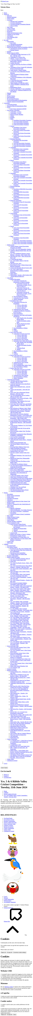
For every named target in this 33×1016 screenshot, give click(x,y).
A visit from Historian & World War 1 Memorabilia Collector (19, 60)
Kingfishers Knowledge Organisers (22, 120)
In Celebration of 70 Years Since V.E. (19, 537)
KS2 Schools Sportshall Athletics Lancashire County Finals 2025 (18, 583)
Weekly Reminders (18, 299)
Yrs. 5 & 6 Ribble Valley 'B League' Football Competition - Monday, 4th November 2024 (19, 606)
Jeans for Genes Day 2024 (17, 753)
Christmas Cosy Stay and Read (18, 487)
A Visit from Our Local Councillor (19, 80)
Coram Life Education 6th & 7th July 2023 (21, 268)
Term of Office (14, 25)
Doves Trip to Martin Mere (17, 469)
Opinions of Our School (13, 34)
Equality (9, 51)
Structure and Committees (16, 21)
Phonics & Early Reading (16, 114)
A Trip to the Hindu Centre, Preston (19, 475)
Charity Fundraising (12, 739)
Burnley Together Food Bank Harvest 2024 (21, 752)
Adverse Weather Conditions (14, 521)
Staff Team (10, 27)
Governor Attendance (15, 23)
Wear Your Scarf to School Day (18, 734)
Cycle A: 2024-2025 (22, 338)
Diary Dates (10, 515)
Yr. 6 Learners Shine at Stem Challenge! (20, 419)
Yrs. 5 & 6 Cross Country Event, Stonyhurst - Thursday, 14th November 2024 (20, 599)
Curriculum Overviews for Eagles (22, 369)
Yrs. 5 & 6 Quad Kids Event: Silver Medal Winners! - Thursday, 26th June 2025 (21, 566)
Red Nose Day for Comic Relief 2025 (19, 746)
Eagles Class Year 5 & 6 (16, 368)
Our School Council (12, 547)
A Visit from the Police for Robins (18, 449)
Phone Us (6, 774)
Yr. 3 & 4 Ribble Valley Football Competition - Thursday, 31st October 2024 (21, 609)
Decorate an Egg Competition (17, 553)
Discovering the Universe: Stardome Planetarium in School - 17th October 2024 (21, 414)
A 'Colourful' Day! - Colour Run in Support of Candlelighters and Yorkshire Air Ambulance (21, 742)
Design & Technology (15, 200)
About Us (6, 14)
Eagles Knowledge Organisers (21, 124)
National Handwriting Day (17, 729)
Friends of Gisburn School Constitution (20, 514)
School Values (10, 18)
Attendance (10, 500)
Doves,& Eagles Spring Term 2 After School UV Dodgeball (19, 653)
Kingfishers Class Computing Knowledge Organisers (20, 149)
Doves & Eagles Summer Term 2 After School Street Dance (20, 648)
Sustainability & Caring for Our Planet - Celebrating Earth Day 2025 (20, 681)
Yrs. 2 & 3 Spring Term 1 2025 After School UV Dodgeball (19, 656)
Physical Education (15, 186)
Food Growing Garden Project (18, 524)
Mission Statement (11, 17)
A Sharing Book (21, 325)
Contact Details (11, 28)
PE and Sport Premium (13, 98)
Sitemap (6, 898)
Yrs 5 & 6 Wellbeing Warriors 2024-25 (20, 558)
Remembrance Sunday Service (18, 535)
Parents (6, 492)
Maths (11, 119)
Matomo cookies (9, 986)
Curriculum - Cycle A (15, 111)
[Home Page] (4, 1)
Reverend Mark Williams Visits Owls (19, 447)
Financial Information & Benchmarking (17, 100)
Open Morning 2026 (12, 37)
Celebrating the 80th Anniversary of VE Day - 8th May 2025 (20, 55)
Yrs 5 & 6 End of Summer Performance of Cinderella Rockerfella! (21, 466)
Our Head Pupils (11, 545)
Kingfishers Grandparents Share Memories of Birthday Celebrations (21, 434)
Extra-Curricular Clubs (13, 646)
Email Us (6, 776)
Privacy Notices (11, 96)
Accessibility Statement (10, 902)
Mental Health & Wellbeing (14, 45)
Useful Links (10, 541)
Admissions (10, 35)
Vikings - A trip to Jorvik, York (18, 58)
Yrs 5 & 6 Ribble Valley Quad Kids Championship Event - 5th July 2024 (19, 621)
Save (14, 1014)
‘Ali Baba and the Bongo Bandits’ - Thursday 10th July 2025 (19, 381)
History (12, 160)
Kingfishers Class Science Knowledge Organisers (20, 128)
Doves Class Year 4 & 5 (16, 355)
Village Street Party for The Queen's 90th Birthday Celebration (20, 539)
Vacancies (9, 38)
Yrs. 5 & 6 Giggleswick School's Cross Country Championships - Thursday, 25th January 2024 (20, 639)
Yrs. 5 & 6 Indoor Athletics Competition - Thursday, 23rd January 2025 (20, 592)
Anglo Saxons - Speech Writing (18, 70)
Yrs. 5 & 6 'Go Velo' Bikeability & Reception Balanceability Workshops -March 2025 (20, 690)
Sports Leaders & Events (13, 557)
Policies (9, 93)
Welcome (9, 15)
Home (5, 13)
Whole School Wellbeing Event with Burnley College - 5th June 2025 (19, 675)
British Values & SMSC (13, 53)
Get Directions (7, 777)
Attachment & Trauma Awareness (18, 48)
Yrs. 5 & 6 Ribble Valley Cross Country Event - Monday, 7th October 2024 (20, 615)
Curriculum (7, 103)
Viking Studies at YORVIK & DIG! (19, 83)
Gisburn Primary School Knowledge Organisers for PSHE (19, 247)
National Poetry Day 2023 (17, 451)
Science (12, 126)
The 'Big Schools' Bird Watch (17, 724)
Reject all (3, 952)
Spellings (19, 326)
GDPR (9, 94)
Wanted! (15, 530)
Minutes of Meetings (15, 508)
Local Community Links (13, 522)
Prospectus (9, 31)
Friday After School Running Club (19, 666)
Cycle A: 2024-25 (21, 308)
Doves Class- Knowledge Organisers (22, 242)
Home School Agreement (13, 495)
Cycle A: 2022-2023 (22, 305)
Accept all (9, 952)
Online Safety (10, 497)
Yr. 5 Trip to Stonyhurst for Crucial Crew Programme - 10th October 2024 (20, 417)
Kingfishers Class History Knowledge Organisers (19, 162)
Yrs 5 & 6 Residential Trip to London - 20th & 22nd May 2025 (20, 396)
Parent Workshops (18, 313)
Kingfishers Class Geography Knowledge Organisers (20, 175)
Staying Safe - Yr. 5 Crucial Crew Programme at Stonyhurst (18, 712)
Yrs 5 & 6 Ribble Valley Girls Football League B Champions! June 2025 (20, 575)
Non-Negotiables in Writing (20, 296)
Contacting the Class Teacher (20, 298)
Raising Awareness (12, 670)
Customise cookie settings (19, 952)
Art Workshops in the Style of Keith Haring (21, 478)
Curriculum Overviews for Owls (21, 333)
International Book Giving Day (18, 726)
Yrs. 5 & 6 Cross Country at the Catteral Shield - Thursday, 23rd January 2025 (20, 589)
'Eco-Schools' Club (15, 667)
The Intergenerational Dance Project (19, 490)
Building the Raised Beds (19, 528)
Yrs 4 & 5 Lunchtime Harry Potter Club (20, 659)
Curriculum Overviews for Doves (21, 356)
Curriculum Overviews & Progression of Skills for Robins (21, 281)
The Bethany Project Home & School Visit (21, 755)
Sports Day (13, 561)
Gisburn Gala (13, 533)
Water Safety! (13, 273)
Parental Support (14, 50)
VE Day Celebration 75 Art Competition (20, 88)
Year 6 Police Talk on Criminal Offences (20, 733)
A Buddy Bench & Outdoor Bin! (18, 554)
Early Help (13, 43)
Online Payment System (13, 517)
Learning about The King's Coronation (20, 481)
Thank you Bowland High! (20, 531)
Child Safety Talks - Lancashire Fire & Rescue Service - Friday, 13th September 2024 (20, 719)
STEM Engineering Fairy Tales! (18, 482)
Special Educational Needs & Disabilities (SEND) (19, 47)
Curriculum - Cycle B (15, 113)
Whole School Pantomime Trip (18, 442)
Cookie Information (9, 899)
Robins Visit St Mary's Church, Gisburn (20, 534)
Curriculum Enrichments (13, 379)
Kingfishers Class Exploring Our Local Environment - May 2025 (20, 401)
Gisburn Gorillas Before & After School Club (18, 501)
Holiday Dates (10, 502)
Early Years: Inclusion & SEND (18, 109)
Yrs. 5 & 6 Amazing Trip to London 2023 (20, 471)
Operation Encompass (12, 498)
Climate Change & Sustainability (15, 101)
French (12, 226)
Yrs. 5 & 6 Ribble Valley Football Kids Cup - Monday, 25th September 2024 (20, 618)
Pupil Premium (11, 97)
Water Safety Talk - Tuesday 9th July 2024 (21, 722)
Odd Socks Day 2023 (15, 263)
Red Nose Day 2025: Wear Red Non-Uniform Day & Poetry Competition (19, 686)
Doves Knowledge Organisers (21, 123)
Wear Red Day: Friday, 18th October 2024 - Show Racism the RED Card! (21, 715)
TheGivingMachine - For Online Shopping (21, 510)
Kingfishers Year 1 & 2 (16, 300)
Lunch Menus (10, 520)
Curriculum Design (12, 104)
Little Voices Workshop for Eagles (19, 477)
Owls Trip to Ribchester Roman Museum (20, 480)
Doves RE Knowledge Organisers (22, 144)
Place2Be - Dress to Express (17, 757)
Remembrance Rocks (15, 87)
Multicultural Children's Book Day (19, 727)
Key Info (6, 40)
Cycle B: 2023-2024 (22, 306)
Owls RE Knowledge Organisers (21, 143)
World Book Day (14, 737)
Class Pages (10, 278)
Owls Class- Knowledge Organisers (22, 240)
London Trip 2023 (15, 63)
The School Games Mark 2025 (18, 560)
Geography (13, 173)
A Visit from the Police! (16, 259)
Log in (5, 763)
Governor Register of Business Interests (20, 24)
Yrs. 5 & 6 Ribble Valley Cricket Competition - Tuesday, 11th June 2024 (20, 626)
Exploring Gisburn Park (16, 488)
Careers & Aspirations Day (17, 491)
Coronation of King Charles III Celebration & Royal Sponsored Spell (21, 68)
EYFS (8, 107)
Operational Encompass (16, 44)
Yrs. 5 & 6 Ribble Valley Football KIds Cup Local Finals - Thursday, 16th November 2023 (20, 643)
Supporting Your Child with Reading (22, 341)
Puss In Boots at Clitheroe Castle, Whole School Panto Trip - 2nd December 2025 (20, 409)
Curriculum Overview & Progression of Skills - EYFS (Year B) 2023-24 (24, 289)
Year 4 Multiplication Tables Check (22, 365)
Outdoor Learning (11, 669)
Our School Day (11, 30)
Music (11, 236)
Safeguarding (10, 41)
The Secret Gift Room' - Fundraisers (19, 511)
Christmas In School (12, 760)
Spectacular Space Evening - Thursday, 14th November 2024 (20, 411)
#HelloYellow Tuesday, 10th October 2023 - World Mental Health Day (21, 275)
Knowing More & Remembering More (17, 106)
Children (6, 544)
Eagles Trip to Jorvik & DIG (17, 438)
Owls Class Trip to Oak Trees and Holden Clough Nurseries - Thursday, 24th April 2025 (20, 405)
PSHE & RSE (10, 245)
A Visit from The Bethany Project (18, 464)
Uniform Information (12, 518)
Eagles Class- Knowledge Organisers (22, 243)
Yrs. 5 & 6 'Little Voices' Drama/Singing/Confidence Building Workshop (19, 271)
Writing (12, 116)
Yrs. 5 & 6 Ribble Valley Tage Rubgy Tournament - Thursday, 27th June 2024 (20, 623)
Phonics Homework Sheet (23, 323)
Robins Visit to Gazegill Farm (17, 468)
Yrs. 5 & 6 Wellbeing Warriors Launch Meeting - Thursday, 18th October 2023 (20, 254)
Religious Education (15, 139)
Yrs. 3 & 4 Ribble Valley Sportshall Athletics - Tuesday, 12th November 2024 (20, 602)
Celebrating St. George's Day (17, 57)
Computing (13, 147)
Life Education (14, 736)
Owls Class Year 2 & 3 (16, 332)
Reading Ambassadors (12, 555)
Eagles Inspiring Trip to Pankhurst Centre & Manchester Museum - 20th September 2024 (20, 422)
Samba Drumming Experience (18, 448)
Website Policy (7, 900)
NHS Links (10, 543)
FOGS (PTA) (10, 507)
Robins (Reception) (15, 279)
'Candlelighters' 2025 (15, 745)
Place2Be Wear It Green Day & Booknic (20, 756)
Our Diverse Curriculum (13, 110)
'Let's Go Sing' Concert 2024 (17, 437)
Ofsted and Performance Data (14, 33)
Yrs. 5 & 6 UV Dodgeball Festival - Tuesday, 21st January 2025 (19, 595)
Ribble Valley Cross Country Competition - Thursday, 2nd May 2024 (21, 629)
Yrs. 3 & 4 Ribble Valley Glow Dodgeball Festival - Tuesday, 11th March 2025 (21, 586)
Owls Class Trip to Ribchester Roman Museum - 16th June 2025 (19, 393)
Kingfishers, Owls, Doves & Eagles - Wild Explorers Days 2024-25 (21, 399)
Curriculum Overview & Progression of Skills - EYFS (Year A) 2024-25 (24, 294)
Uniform (15, 331)
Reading (12, 117)
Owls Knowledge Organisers (20, 121)
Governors (9, 20)
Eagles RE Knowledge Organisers (22, 146)
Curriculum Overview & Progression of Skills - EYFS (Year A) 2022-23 (24, 285)
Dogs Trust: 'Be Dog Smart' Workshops (20, 723)
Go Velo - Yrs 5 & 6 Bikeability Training (20, 249)
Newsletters (10, 494)
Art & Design (13, 213)
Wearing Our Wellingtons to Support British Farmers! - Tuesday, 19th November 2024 (21, 706)
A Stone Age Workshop (16, 81)
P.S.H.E (12, 187)
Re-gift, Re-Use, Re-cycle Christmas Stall (20, 548)
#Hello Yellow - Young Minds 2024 (19, 750)
